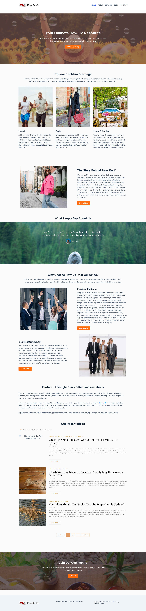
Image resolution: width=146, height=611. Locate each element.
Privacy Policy (61, 602)
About (100, 5)
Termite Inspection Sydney (58, 436)
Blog (116, 5)
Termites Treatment (76, 436)
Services (108, 5)
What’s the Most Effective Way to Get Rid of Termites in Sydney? (83, 441)
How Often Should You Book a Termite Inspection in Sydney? (87, 504)
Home (94, 5)
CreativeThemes (99, 603)
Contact (123, 5)
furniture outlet (101, 403)
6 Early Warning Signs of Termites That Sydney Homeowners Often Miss (87, 473)
